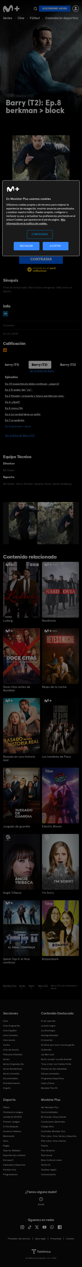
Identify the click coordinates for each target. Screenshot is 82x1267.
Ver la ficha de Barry (42, 370)
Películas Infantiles (12, 1054)
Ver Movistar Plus (49, 1107)
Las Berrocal (47, 1054)
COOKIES (70, 1238)
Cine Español (10, 1030)
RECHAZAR (26, 246)
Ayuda (41, 1204)
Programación (10, 1174)
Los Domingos (48, 1030)
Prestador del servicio (19, 1238)
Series (7, 18)
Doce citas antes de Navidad (16, 688)
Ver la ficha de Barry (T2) (20, 435)
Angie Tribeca (12, 892)
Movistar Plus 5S (49, 1088)
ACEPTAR (55, 246)
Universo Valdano (12, 1131)
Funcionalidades (49, 1112)
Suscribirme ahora (54, 8)
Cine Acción (9, 1040)
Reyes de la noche (54, 687)
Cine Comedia (10, 1035)
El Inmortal (46, 1040)
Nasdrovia (49, 620)
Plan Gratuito (48, 1150)
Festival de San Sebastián (54, 1069)
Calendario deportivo (61, 18)
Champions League (13, 1112)
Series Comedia (11, 1073)
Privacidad (55, 1238)
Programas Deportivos (52, 1078)
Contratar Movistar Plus (53, 1131)
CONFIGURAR (40, 234)
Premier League (11, 1121)
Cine (21, 18)
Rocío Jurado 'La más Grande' (56, 1059)
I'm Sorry (48, 892)
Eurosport (8, 1160)
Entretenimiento (11, 1083)
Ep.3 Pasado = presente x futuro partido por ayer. (34, 395)
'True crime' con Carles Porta (56, 1064)
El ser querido (48, 1021)
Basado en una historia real (19, 758)
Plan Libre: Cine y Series (53, 1141)
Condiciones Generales (53, 1121)
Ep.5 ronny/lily (14, 408)
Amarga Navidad (49, 1035)
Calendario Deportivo (14, 1165)
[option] (23, 523)
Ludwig (8, 620)
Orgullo (7, 1088)
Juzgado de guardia (16, 826)
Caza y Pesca (47, 1083)
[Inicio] (11, 8)
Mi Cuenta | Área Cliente (53, 1117)
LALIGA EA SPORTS (12, 1117)
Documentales (10, 1078)
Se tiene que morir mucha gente (57, 1045)
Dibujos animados (50, 1073)
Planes (44, 1145)
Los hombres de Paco (56, 756)
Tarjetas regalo (48, 1169)
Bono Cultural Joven (51, 1160)
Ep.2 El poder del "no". (18, 389)
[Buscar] (35, 8)
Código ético (47, 1126)
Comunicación (48, 1174)
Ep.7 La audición (14, 420)
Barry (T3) (68, 365)
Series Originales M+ (13, 1064)
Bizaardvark (50, 959)
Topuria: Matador (12, 1150)
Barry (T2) (39, 365)
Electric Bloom (52, 826)
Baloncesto (8, 1136)
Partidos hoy (9, 1169)
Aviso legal (40, 1238)
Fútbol (35, 18)
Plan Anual (46, 1155)
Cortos (6, 1045)
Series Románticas (12, 1069)
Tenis (5, 1141)
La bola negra (48, 1025)
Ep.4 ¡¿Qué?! (12, 402)
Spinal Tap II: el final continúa (16, 960)
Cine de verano (11, 1049)
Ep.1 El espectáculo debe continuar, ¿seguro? (32, 383)
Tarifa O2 (46, 1165)
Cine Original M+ (11, 1025)
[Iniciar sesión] (75, 9)
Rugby (6, 1145)
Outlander (46, 1049)
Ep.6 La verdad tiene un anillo (22, 414)
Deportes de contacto (14, 1155)
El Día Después (10, 1126)
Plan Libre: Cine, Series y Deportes (58, 1136)
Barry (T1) (11, 365)
